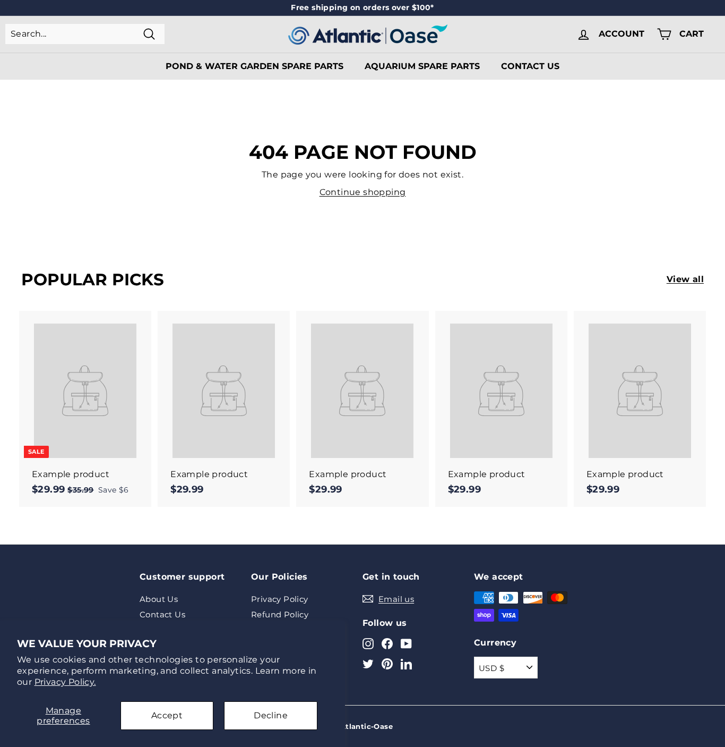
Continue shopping (363, 192)
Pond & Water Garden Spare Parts (254, 66)
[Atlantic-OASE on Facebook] (387, 644)
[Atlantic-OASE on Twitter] (368, 663)
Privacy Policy (279, 599)
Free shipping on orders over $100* (362, 7)
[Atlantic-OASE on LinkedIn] (406, 663)
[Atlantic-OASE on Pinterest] (387, 663)
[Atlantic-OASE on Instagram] (368, 644)
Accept (167, 715)
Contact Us (530, 66)
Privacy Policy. (65, 682)
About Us (159, 599)
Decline (271, 715)
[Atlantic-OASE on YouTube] (406, 644)
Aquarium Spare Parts (422, 66)
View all (685, 279)
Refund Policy (279, 614)
